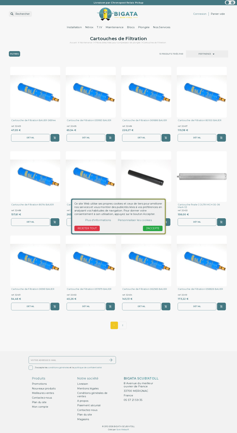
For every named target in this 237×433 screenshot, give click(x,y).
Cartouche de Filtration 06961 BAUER (32, 289)
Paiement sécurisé (89, 405)
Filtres (14, 54)
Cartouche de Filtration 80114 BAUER (32, 204)
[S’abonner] (111, 360)
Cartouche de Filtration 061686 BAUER (144, 120)
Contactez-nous (42, 397)
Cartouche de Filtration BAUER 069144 (33, 120)
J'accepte (152, 228)
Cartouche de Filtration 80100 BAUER (199, 120)
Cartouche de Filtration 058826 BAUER (200, 289)
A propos (82, 400)
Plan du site (39, 402)
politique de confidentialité (88, 367)
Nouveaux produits (44, 388)
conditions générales (58, 367)
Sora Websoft (122, 429)
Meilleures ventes (43, 393)
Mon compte (40, 406)
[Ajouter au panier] (54, 138)
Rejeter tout (87, 228)
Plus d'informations (98, 220)
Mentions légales (88, 388)
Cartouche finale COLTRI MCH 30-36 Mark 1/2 (199, 206)
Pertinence (207, 54)
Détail (30, 137)
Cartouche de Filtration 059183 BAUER (89, 120)
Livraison (82, 383)
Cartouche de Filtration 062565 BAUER (144, 289)
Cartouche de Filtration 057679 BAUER (89, 289)
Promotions (39, 383)
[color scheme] (230, 2)
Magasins (83, 419)
